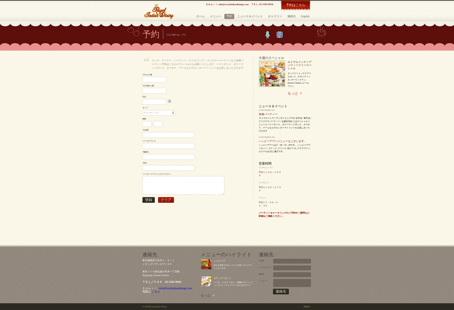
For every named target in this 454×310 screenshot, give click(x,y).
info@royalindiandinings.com (175, 288)
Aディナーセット (222, 278)
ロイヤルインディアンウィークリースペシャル (300, 65)
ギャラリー (275, 16)
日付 (144, 97)
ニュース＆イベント (250, 16)
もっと (293, 93)
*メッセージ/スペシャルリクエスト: (156, 174)
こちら (156, 291)
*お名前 (145, 130)
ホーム (200, 16)
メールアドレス (265, 267)
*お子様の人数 (148, 86)
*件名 (144, 163)
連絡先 (291, 16)
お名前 (261, 261)
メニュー (215, 16)
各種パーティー (268, 114)
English (305, 16)
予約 (229, 16)
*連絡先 (145, 152)
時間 (144, 119)
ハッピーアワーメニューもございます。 (283, 141)
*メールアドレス (149, 141)
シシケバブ (219, 261)
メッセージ (263, 281)
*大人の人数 (147, 75)
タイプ (145, 108)
